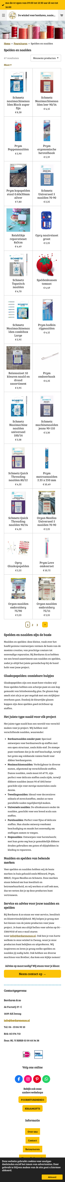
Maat (8, 64)
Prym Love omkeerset (47, 564)
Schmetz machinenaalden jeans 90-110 (46, 424)
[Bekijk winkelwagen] (61, 15)
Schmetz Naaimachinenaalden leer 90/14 (46, 101)
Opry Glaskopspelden (18, 564)
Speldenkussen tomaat (47, 281)
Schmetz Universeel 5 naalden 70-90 (46, 194)
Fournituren (20, 43)
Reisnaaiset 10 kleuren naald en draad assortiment (18, 378)
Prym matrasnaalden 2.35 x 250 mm (46, 476)
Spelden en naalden (42, 43)
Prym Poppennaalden (18, 147)
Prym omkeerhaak (46, 374)
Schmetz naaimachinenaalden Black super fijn (18, 103)
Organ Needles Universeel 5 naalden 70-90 (46, 521)
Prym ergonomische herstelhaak (46, 149)
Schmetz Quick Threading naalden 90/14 (18, 521)
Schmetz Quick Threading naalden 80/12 (18, 476)
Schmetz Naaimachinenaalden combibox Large (18, 330)
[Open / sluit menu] (3, 15)
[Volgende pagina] (45, 624)
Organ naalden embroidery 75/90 (18, 607)
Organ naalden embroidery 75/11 (47, 607)
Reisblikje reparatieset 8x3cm (18, 238)
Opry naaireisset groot (46, 236)
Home (7, 43)
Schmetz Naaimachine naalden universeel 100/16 (18, 428)
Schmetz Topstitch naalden (18, 283)
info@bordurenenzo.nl (23, 935)
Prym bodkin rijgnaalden (47, 326)
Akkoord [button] (52, 1177)
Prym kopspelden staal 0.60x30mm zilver (18, 194)
